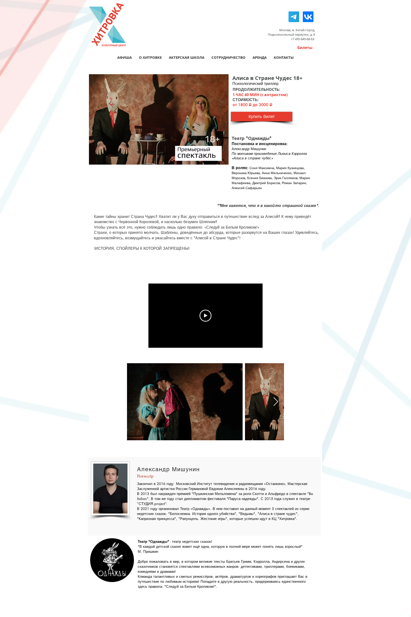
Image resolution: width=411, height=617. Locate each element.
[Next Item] (276, 401)
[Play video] (205, 316)
